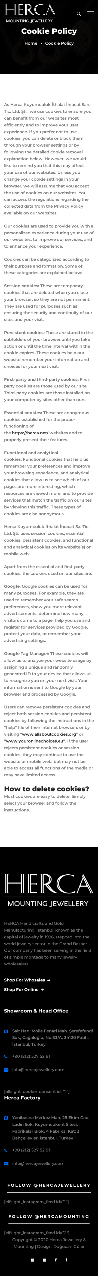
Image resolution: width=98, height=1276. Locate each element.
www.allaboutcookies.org (49, 734)
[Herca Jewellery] (44, 1260)
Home (30, 43)
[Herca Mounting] (32, 1260)
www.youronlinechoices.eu (34, 741)
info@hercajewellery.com (38, 1069)
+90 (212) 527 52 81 (31, 1056)
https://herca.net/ (30, 432)
